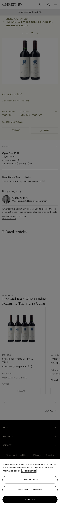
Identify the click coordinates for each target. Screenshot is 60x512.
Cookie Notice (29, 470)
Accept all (29, 499)
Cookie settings (30, 479)
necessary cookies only (30, 489)
